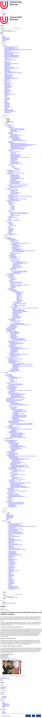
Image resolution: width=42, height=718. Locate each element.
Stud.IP (10, 557)
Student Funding (7, 61)
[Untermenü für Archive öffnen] (11, 204)
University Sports (7, 98)
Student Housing (7, 103)
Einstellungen (28, 715)
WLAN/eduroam (7, 106)
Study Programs (11, 558)
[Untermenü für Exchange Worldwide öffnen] (20, 302)
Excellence (6, 108)
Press (3, 41)
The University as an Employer (14, 570)
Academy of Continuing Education (10, 59)
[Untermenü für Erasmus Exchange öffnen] (19, 291)
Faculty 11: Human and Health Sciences (11, 56)
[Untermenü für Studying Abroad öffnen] (16, 290)
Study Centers (11, 545)
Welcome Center (7, 70)
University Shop (7, 104)
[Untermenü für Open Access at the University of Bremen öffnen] (22, 377)
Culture (6, 100)
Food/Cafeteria (7, 97)
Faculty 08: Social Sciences (9, 53)
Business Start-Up (11, 569)
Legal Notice (4, 696)
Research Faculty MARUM (9, 109)
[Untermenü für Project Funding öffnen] (14, 353)
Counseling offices (8, 62)
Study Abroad (7, 84)
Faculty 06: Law (7, 51)
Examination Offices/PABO (9, 77)
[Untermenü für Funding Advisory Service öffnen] (17, 402)
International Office (8, 64)
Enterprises (4, 40)
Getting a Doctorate (8, 91)
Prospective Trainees (10, 516)
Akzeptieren (38, 715)
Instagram (4, 712)
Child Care (6, 95)
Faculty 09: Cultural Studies (9, 54)
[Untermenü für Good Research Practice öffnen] (16, 428)
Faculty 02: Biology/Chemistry (9, 47)
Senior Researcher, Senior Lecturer (10, 111)
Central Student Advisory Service (10, 71)
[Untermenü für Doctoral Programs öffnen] (15, 389)
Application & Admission (9, 74)
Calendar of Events (12, 582)
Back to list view (3, 677)
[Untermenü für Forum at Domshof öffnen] (13, 170)
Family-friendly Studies (8, 75)
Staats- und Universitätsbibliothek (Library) (11, 68)
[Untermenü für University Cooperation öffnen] (14, 441)
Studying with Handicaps (9, 85)
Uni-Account (11, 581)
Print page (2, 680)
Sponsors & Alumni (5, 39)
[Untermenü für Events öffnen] (15, 167)
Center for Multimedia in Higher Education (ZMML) (13, 72)
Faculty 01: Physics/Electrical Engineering (11, 46)
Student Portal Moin (8, 80)
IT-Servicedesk (7, 99)
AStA (5, 60)
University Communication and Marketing (11, 63)
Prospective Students (5, 37)
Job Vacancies (7, 94)
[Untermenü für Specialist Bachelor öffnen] (17, 244)
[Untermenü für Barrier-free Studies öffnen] (15, 362)
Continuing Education (6, 38)
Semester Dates (7, 79)
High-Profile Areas (8, 112)
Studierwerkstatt (11, 546)
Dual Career (6, 92)
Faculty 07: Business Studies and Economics (12, 52)
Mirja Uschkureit (6, 609)
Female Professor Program (9, 110)
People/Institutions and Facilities (6, 30)
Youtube (3, 711)
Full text (2, 29)
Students (3, 36)
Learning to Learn (7, 83)
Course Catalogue (7, 86)
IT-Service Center (7, 65)
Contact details (2, 692)
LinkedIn (3, 713)
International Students (8, 76)
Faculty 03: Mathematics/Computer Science (12, 48)
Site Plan (6, 101)
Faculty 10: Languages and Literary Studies (12, 55)
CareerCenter (7, 89)
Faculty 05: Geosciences (8, 50)
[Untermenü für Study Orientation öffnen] (14, 255)
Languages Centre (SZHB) (9, 67)
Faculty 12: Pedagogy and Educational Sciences (16, 533)
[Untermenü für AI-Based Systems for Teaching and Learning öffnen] (25, 338)
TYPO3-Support (7, 678)
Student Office (7, 66)
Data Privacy (4, 697)
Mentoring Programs (8, 90)
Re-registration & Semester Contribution (11, 78)
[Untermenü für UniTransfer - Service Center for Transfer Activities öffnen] (23, 502)
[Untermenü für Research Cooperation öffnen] (14, 452)
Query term (2, 28)
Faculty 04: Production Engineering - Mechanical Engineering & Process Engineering (18, 49)
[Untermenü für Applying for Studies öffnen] (15, 257)
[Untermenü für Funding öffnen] (13, 476)
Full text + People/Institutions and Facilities (8, 31)
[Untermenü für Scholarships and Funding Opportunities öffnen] (26, 305)
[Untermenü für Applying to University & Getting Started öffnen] (24, 363)
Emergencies (7, 102)
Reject (33, 715)
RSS (1, 679)
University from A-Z (8, 58)
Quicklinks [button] (4, 520)
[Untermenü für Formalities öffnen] (12, 281)
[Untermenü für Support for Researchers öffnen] (14, 401)
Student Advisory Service (9, 82)
